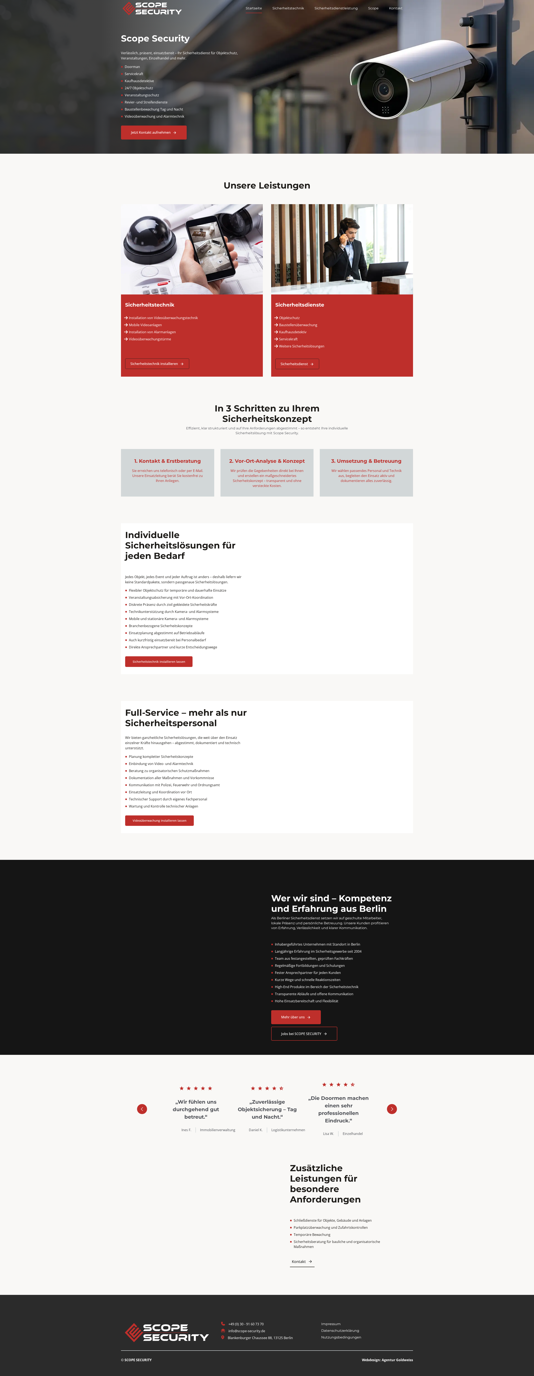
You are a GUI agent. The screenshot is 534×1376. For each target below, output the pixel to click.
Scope (373, 8)
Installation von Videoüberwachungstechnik (163, 318)
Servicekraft (288, 339)
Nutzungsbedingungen (341, 1337)
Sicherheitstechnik (288, 8)
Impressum (331, 1324)
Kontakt (396, 8)
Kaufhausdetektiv (292, 332)
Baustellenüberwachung (298, 325)
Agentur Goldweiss (397, 1360)
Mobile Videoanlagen (145, 325)
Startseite (254, 8)
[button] (142, 1109)
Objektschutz (289, 318)
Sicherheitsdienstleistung (336, 8)
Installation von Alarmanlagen (153, 332)
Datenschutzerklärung (340, 1331)
